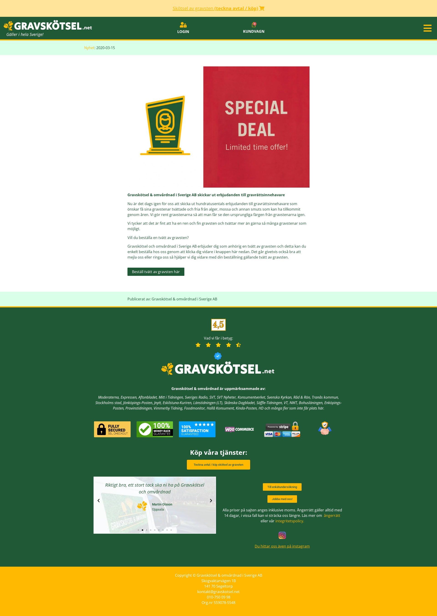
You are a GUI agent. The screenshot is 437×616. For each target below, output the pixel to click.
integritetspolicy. (289, 520)
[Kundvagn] (254, 25)
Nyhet (89, 47)
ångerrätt (332, 515)
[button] (364, 28)
